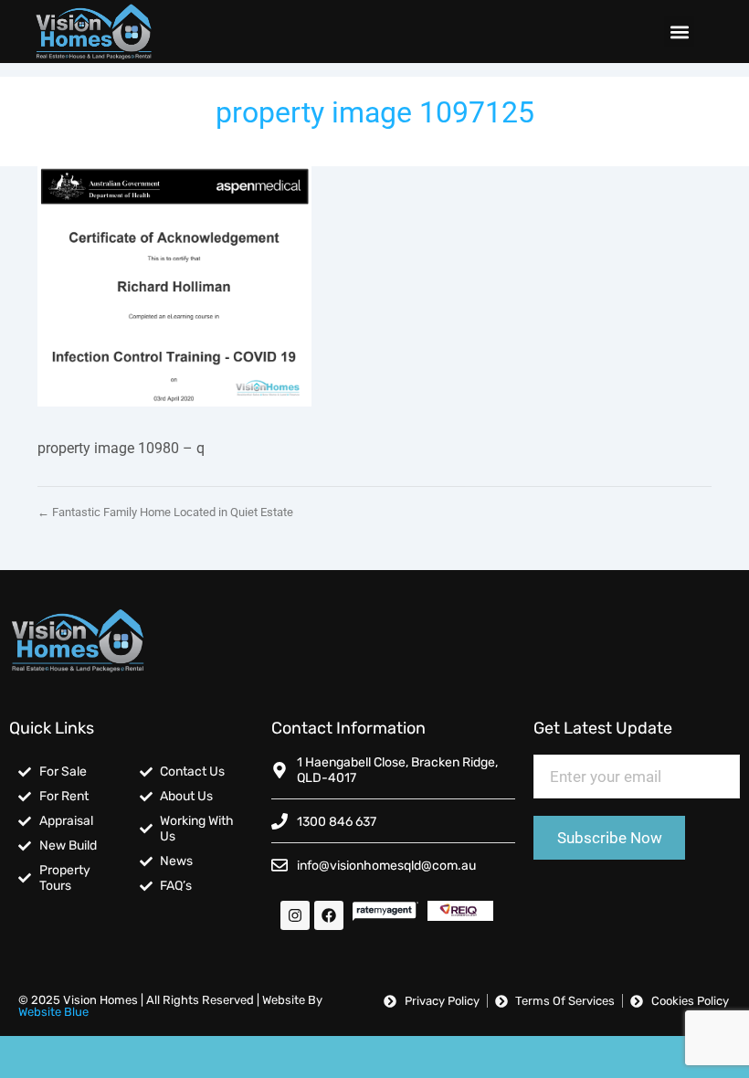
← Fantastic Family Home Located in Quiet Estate (165, 512)
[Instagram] (295, 915)
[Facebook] (328, 915)
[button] (679, 31)
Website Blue (53, 1012)
